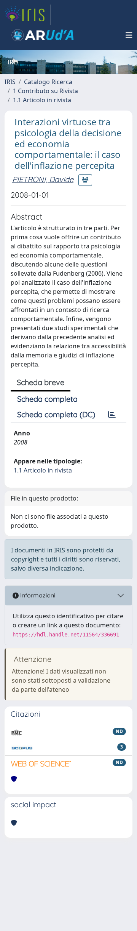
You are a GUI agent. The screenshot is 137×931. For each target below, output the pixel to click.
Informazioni (37, 595)
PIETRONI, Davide (42, 179)
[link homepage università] (43, 35)
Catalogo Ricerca (48, 82)
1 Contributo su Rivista (45, 91)
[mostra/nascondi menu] (129, 35)
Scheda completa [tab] (47, 399)
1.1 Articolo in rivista (42, 100)
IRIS (10, 82)
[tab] (112, 415)
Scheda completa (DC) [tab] (56, 414)
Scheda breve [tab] (40, 382)
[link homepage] (28, 15)
